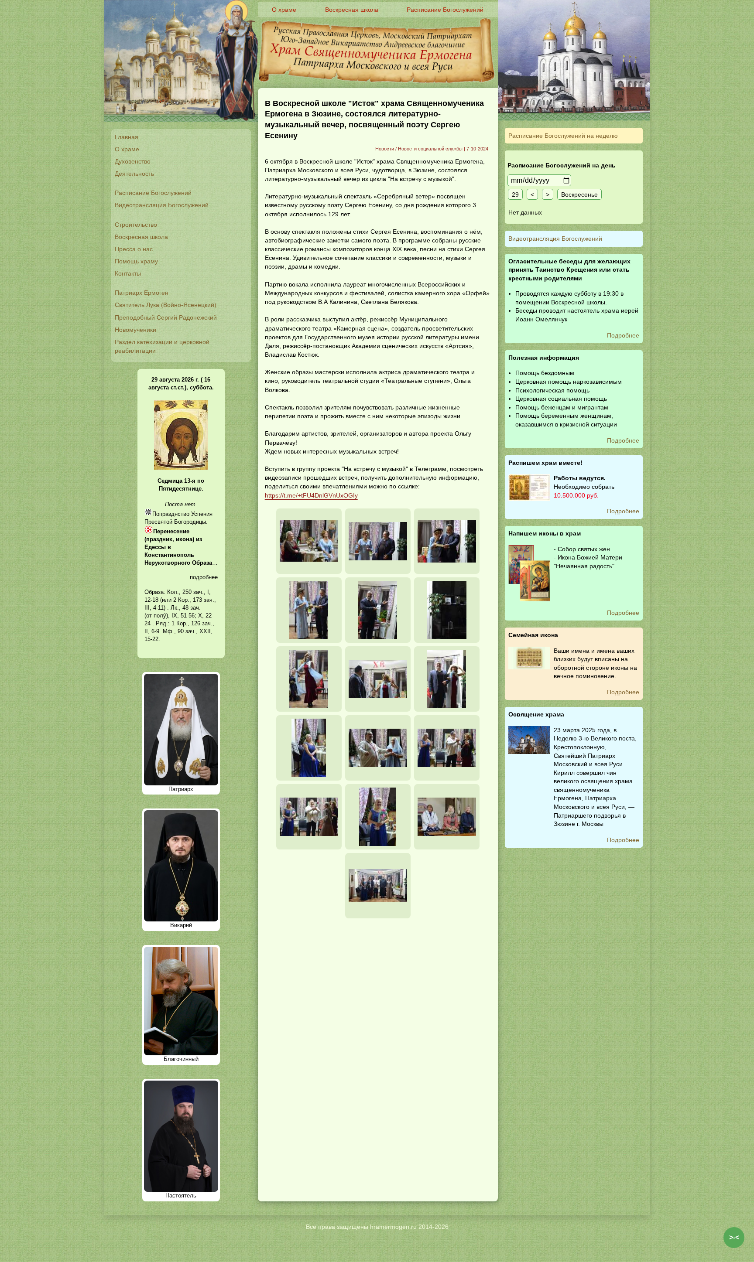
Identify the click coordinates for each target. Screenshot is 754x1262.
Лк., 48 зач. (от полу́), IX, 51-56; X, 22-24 (178, 615)
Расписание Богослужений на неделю (563, 135)
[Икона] (181, 467)
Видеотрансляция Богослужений (162, 204)
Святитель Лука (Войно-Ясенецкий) (165, 304)
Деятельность (134, 173)
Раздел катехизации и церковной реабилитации (162, 346)
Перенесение (171, 531)
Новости (384, 148)
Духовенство (133, 161)
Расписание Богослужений (153, 192)
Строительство (136, 224)
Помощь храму (136, 261)
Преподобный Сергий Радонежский (166, 317)
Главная (126, 136)
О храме (127, 149)
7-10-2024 (477, 148)
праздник (159, 539)
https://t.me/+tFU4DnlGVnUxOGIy (311, 495)
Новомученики (135, 329)
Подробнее (623, 335)
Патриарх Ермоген (141, 292)
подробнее (204, 577)
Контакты (128, 273)
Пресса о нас (134, 249)
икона (184, 539)
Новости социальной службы (430, 148)
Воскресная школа (141, 236)
